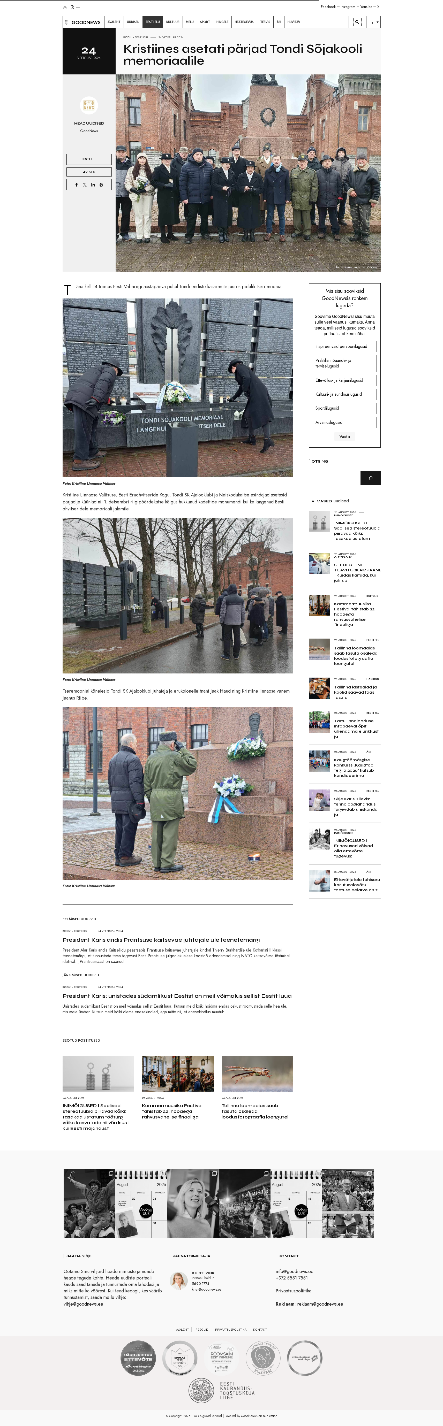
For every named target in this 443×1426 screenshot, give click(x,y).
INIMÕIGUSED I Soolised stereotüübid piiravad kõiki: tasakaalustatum (357, 530)
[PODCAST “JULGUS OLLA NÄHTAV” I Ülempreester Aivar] (141, 1203)
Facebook (328, 6)
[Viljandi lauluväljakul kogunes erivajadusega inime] (348, 1203)
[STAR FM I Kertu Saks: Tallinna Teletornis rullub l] (193, 1203)
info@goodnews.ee (294, 1271)
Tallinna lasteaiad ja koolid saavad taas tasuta (355, 692)
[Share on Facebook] (76, 184)
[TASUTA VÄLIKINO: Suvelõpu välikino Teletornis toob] (89, 1203)
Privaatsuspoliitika (293, 1290)
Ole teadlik (343, 557)
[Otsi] (371, 478)
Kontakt (260, 1329)
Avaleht (182, 1329)
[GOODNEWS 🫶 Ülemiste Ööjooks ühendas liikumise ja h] (245, 1203)
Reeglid (202, 1329)
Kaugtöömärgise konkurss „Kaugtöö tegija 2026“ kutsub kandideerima (354, 767)
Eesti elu (141, 37)
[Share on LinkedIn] (93, 184)
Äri (368, 752)
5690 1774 (200, 1283)
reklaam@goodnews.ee (320, 1304)
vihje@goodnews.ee (83, 1304)
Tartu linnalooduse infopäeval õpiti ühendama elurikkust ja (356, 728)
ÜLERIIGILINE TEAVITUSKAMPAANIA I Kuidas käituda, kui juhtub (358, 572)
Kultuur (372, 596)
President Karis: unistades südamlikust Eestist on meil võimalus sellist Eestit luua (177, 996)
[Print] (101, 184)
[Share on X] (85, 184)
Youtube (366, 6)
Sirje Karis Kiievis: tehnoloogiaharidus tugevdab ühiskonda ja (356, 806)
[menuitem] (114, 22)
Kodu (127, 37)
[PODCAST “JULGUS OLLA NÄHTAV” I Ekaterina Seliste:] (296, 1203)
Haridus (372, 679)
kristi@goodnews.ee (206, 1289)
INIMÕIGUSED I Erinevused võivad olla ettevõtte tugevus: (353, 848)
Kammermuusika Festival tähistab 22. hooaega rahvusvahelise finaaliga (172, 1111)
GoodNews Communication (259, 1416)
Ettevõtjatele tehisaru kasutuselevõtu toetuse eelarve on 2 (357, 884)
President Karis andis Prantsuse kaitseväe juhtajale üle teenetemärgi (161, 940)
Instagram (348, 6)
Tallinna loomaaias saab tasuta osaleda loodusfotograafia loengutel (255, 1111)
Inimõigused (344, 515)
